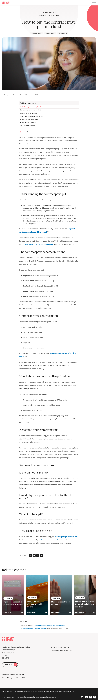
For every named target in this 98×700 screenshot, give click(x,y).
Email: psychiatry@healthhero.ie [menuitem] (13, 674)
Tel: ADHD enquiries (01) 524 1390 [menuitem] (13, 678)
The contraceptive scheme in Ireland (30, 110)
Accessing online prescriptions (29, 119)
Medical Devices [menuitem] (51, 697)
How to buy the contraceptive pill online (31, 116)
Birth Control (63, 33)
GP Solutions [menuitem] (29, 697)
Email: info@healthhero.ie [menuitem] (60, 647)
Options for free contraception (29, 113)
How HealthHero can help (27, 125)
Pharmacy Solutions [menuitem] (40, 697)
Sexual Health (50, 33)
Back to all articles (50, 12)
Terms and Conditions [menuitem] (8, 697)
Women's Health (36, 33)
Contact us (8, 665)
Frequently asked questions (28, 122)
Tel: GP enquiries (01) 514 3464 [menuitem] (61, 650)
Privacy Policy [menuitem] (20, 697)
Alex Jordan (56, 15)
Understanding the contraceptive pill (30, 107)
